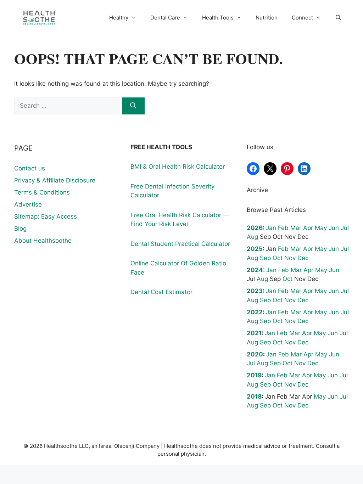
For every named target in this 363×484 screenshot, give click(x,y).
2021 (254, 333)
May (321, 227)
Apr (308, 227)
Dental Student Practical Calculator (180, 243)
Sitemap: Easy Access (45, 216)
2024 (255, 270)
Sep (265, 257)
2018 (254, 396)
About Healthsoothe (43, 240)
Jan (271, 227)
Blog (20, 228)
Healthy (118, 17)
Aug (252, 236)
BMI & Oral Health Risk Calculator (177, 166)
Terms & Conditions (42, 192)
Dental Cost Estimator (161, 292)
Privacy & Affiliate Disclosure (54, 180)
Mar (295, 227)
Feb (283, 227)
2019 (254, 375)
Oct (278, 257)
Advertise (28, 204)
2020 (255, 354)
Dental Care (165, 17)
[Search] (133, 105)
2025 (255, 248)
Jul (345, 227)
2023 (255, 290)
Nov (290, 257)
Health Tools (218, 17)
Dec (302, 257)
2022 (255, 312)
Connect (302, 17)
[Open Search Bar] (338, 17)
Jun (334, 227)
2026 (255, 227)
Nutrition (267, 17)
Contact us (29, 168)
